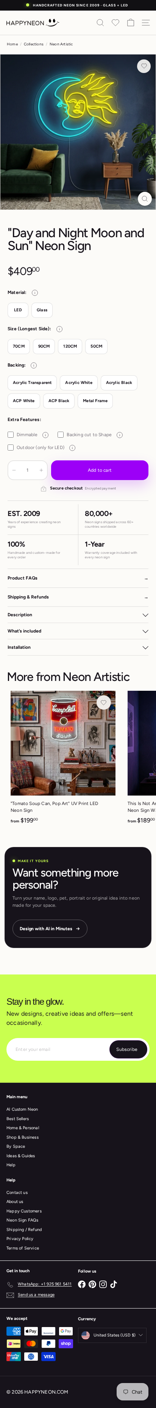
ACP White (24, 400)
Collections (34, 44)
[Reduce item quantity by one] (14, 470)
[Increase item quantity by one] (41, 470)
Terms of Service (22, 1248)
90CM (44, 346)
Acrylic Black (119, 382)
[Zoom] (145, 199)
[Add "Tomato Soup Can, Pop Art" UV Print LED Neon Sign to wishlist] (104, 702)
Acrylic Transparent (32, 382)
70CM (19, 346)
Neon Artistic (61, 44)
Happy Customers (24, 1211)
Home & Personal (22, 1127)
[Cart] (130, 23)
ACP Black (59, 400)
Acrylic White (78, 382)
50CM (96, 346)
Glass (42, 310)
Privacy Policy (20, 1238)
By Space (15, 1146)
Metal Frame (95, 400)
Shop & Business (22, 1137)
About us (14, 1201)
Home (12, 44)
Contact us (17, 1192)
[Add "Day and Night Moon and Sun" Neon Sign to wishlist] (144, 66)
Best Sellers (17, 1118)
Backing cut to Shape (93, 434)
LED (18, 310)
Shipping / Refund (24, 1229)
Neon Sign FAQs (22, 1220)
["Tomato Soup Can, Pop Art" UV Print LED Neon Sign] (63, 760)
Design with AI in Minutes (46, 928)
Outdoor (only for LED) (45, 447)
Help (11, 1164)
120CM (70, 346)
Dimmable (31, 434)
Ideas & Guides (20, 1155)
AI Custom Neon (22, 1109)
